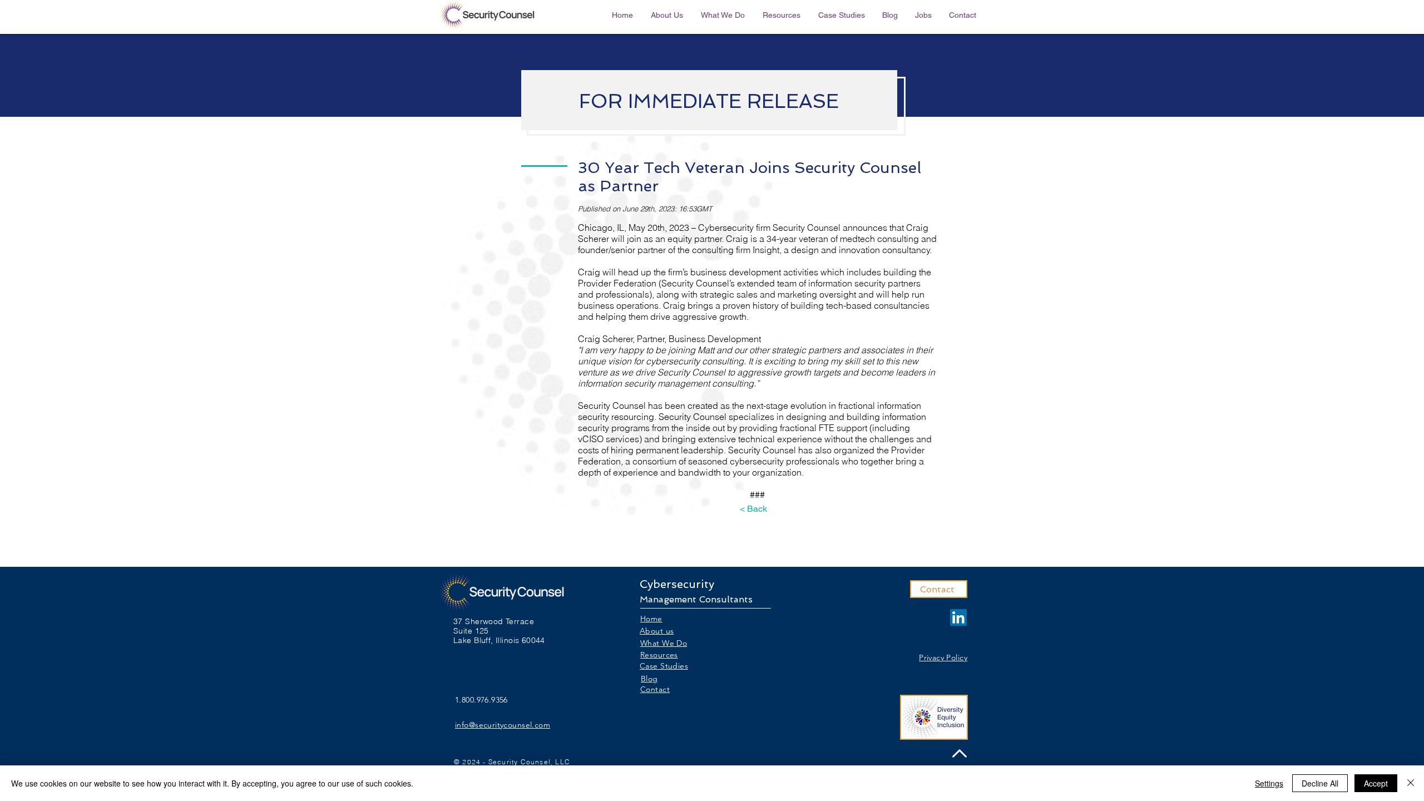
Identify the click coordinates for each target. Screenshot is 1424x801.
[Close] (1410, 783)
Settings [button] (1269, 783)
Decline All (1320, 783)
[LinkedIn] (958, 617)
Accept (1376, 783)
